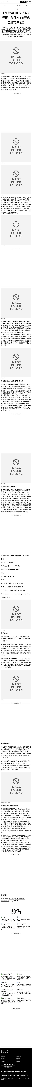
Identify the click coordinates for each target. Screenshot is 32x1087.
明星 (12, 5)
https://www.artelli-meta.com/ (15, 590)
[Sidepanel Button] (2, 1)
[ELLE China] (6, 1)
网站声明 (18, 1058)
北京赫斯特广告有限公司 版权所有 (8, 1078)
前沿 (16, 912)
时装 (5, 5)
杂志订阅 (23, 1)
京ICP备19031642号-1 (22, 1078)
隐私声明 (3, 1061)
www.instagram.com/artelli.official (19, 594)
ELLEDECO (18, 1056)
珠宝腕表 (19, 5)
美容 (27, 5)
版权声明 (18, 1061)
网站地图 (3, 1058)
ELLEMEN (3, 1056)
